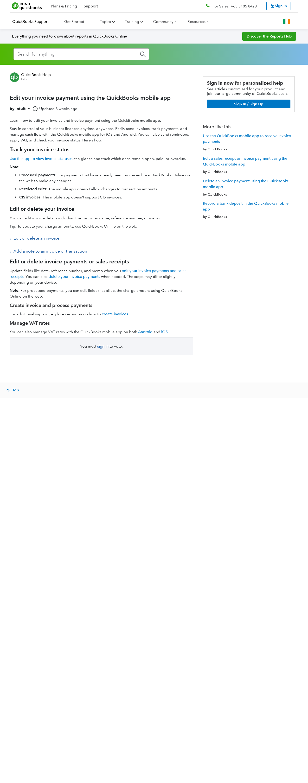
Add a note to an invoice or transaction (50, 251)
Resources (196, 21)
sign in (103, 346)
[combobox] (81, 54)
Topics (105, 21)
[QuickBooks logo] (27, 6)
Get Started (74, 21)
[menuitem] (33, 22)
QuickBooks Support (30, 21)
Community (163, 21)
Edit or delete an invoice (36, 238)
